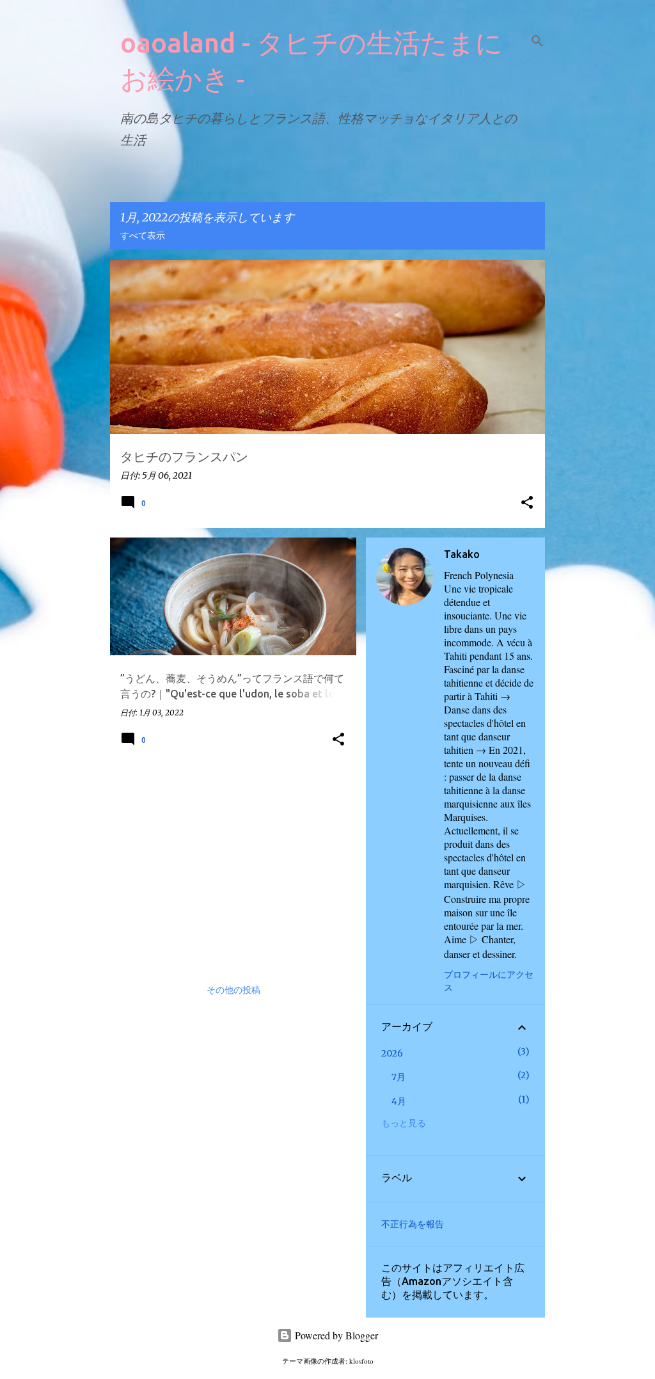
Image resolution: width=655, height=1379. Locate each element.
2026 (392, 1053)
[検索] (537, 41)
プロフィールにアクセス (488, 980)
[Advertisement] (228, 862)
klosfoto (361, 1361)
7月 (398, 1077)
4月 (398, 1101)
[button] (527, 503)
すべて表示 (142, 236)
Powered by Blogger (335, 1335)
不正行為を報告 (412, 1224)
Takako (462, 554)
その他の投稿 (233, 990)
